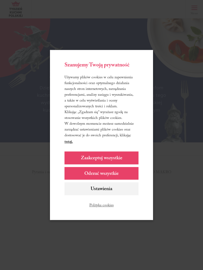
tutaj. (68, 142)
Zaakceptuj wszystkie (101, 158)
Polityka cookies (101, 206)
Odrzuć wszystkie (101, 173)
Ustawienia (101, 189)
